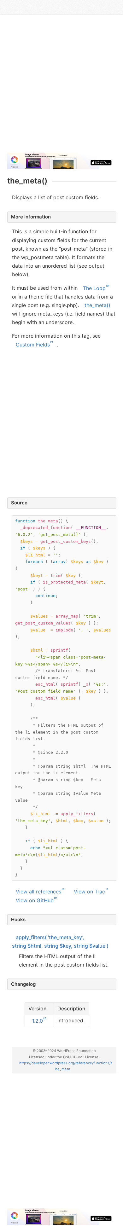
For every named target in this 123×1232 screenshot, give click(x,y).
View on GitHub (35, 900)
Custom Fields (33, 344)
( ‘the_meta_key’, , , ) (60, 941)
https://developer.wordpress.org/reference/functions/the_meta (65, 1066)
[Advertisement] (61, 86)
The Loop (94, 288)
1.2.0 (37, 1020)
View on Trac (89, 891)
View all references (38, 891)
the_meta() (97, 305)
